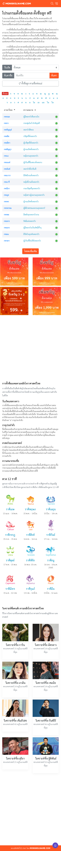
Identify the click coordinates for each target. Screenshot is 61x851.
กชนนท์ (7, 162)
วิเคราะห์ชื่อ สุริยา (15, 758)
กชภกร (7, 221)
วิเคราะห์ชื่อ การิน (15, 644)
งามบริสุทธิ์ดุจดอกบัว (31, 188)
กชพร (6, 201)
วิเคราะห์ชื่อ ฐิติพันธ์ (45, 758)
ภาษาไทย (8, 110)
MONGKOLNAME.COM (18, 3)
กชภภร (7, 227)
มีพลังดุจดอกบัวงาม (31, 214)
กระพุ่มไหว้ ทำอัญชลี (31, 123)
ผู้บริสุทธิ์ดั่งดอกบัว (30, 142)
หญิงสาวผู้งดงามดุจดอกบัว (34, 195)
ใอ (53, 102)
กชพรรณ (7, 208)
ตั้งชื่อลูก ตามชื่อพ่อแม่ (31, 83)
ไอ (48, 102)
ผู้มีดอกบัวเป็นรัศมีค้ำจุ (32, 227)
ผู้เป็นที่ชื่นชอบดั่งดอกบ (32, 162)
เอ (38, 102)
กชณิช (6, 136)
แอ (43, 102)
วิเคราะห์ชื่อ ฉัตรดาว (46, 644)
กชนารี (7, 182)
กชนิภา (7, 188)
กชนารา (7, 175)
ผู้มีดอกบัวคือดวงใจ (31, 116)
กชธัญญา (7, 149)
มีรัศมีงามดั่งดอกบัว (31, 175)
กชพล (6, 214)
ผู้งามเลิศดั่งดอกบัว (31, 149)
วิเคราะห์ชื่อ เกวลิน (15, 682)
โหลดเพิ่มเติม (30, 251)
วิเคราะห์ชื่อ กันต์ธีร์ (45, 720)
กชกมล (7, 116)
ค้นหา (54, 75)
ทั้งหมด (5, 93)
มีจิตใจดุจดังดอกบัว (31, 234)
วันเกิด (7, 67)
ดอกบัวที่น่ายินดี (29, 168)
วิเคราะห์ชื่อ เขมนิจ (45, 682)
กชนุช (6, 195)
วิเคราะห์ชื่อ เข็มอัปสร (15, 720)
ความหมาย (28, 110)
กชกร (6, 123)
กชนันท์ (7, 168)
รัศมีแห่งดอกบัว (29, 221)
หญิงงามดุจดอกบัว (30, 155)
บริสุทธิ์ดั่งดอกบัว (30, 136)
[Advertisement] (30, 347)
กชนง (6, 155)
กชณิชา (7, 142)
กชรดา (7, 240)
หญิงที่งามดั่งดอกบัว (31, 182)
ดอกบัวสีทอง (28, 129)
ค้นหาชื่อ (8, 75)
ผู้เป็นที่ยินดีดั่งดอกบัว (32, 240)
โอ (34, 102)
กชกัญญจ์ (8, 129)
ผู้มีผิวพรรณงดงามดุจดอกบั (34, 208)
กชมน (6, 234)
